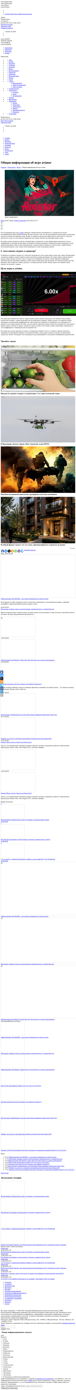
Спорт (11, 80)
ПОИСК (7, 42)
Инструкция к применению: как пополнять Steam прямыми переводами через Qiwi (29, 715)
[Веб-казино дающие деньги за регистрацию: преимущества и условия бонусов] (18, 636)
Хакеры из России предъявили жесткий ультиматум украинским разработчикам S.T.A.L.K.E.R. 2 (42, 1169)
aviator (21, 232)
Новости (4, 1337)
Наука (11, 69)
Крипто (15, 108)
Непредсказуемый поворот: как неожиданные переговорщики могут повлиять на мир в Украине (33, 1245)
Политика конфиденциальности (15, 1293)
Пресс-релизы (17, 87)
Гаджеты (16, 92)
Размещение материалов (13, 1295)
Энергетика (17, 106)
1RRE (30, 1380)
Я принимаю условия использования (16, 1377)
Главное (7, 138)
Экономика (8, 48)
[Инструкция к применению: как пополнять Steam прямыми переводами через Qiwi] (18, 713)
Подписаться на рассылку (9, 1388)
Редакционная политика (13, 1296)
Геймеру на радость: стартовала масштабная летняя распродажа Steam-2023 (26, 738)
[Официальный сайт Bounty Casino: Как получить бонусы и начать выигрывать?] (18, 658)
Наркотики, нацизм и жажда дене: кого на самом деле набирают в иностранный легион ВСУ (32, 1273)
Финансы (16, 112)
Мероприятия (17, 83)
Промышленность (19, 110)
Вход (2, 24)
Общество (8, 49)
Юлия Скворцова (20, 220)
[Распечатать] (2, 229)
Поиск (6, 5)
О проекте (8, 1284)
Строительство (14, 88)
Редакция (8, 1282)
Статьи (11, 81)
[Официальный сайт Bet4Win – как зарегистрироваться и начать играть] (38, 597)
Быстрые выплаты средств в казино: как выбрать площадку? (21, 684)
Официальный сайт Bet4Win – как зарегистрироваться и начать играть (24, 599)
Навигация (8, 1)
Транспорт (16, 105)
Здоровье (12, 65)
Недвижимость (14, 71)
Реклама (7, 1289)
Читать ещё (4, 1173)
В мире (7, 53)
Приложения (17, 96)
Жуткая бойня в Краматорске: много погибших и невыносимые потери (25, 1196)
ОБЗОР (7, 39)
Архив (7, 1304)
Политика (8, 51)
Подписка (8, 1300)
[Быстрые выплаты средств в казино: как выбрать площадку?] (18, 682)
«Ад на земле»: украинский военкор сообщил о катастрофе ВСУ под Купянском (28, 1228)
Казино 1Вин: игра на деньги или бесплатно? (16, 742)
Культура (12, 67)
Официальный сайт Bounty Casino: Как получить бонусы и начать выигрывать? (28, 660)
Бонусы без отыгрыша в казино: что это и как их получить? (29, 1162)
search (3, 1329)
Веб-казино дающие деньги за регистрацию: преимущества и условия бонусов (27, 609)
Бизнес (15, 103)
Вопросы (8, 1302)
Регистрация (8, 24)
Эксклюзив (12, 114)
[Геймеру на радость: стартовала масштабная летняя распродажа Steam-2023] (18, 737)
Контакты (8, 1287)
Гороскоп (12, 63)
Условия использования (13, 1291)
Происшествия (14, 76)
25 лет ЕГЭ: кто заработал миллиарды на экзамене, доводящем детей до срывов (28, 1279)
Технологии (13, 90)
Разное (11, 78)
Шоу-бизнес (13, 99)
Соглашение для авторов (13, 1298)
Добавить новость (7, 28)
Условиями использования (44, 1379)
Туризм (11, 97)
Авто (10, 60)
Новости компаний (19, 85)
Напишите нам (10, 1286)
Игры (14, 94)
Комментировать (30, 550)
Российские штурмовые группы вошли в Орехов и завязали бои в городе (25, 1212)
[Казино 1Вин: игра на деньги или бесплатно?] (18, 769)
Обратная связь (6, 26)
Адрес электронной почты (10, 1386)
